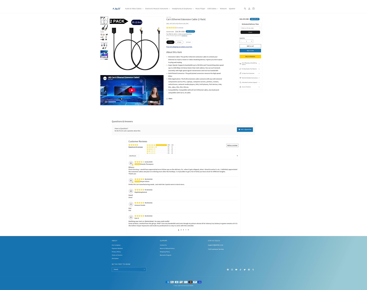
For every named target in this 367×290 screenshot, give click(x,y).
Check (250, 32)
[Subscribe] (144, 269)
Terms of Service (117, 255)
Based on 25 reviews (136, 147)
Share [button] (170, 98)
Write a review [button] (232, 145)
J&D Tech (180, 285)
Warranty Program (165, 255)
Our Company (116, 245)
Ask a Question (245, 129)
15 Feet (189, 42)
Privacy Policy (116, 252)
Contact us (184, 35)
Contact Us (163, 245)
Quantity (242, 38)
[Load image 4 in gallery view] (104, 46)
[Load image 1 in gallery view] (104, 20)
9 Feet (179, 42)
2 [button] (181, 230)
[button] (134, 8)
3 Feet (170, 42)
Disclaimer (115, 258)
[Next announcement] (254, 2)
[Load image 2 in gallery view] (104, 29)
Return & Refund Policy (167, 248)
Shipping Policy (165, 252)
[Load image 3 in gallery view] (104, 37)
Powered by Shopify (188, 285)
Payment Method (117, 248)
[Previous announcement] (112, 2)
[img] (139, 162)
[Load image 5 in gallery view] (104, 54)
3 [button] (183, 230)
